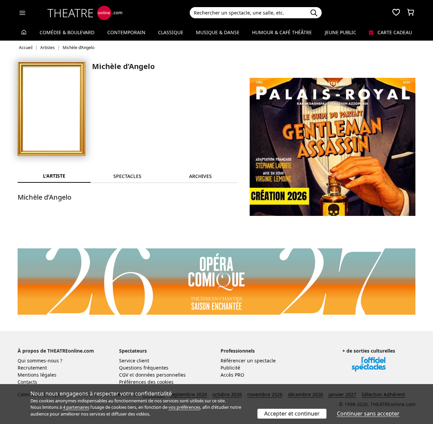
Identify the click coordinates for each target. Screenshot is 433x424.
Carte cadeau (394, 32)
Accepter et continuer (292, 413)
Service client (134, 360)
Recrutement (32, 367)
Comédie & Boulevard (67, 32)
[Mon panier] (410, 13)
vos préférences (184, 407)
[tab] (127, 176)
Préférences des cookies (146, 382)
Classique (170, 32)
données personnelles (160, 375)
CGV (123, 375)
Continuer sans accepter (368, 413)
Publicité (230, 367)
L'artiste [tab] (54, 176)
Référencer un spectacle (248, 360)
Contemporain (126, 32)
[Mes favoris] (396, 13)
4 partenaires (76, 407)
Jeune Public (340, 32)
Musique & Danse (218, 32)
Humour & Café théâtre (282, 32)
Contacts (27, 382)
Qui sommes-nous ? (40, 360)
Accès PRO (232, 375)
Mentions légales (37, 375)
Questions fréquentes (143, 367)
